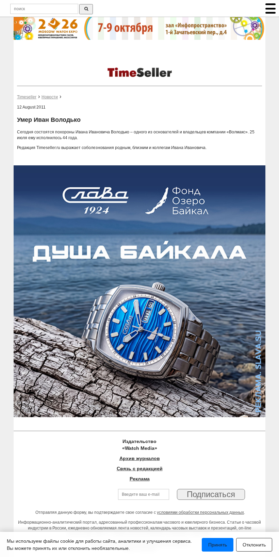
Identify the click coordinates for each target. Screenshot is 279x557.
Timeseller (26, 97)
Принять (217, 544)
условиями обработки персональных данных (200, 512)
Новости (50, 97)
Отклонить (254, 544)
